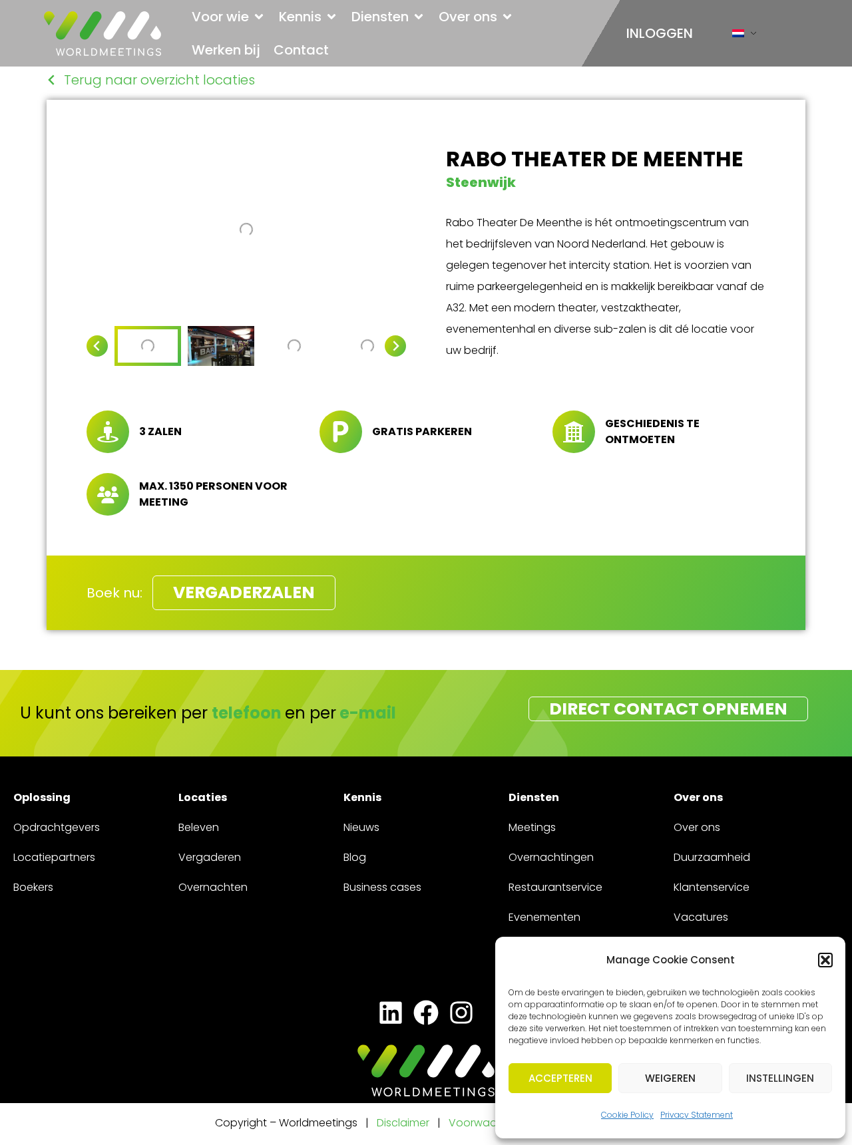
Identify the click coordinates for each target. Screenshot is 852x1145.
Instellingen (780, 1078)
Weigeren (670, 1078)
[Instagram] (461, 1013)
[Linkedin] (390, 1013)
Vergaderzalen (244, 592)
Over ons (697, 827)
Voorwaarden (486, 1122)
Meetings (532, 827)
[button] (825, 960)
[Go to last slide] (97, 346)
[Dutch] (738, 36)
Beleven (198, 827)
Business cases (382, 887)
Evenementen (544, 917)
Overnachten (213, 887)
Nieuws (361, 827)
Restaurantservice (555, 887)
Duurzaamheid (712, 857)
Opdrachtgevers (56, 827)
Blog (354, 857)
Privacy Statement (696, 1114)
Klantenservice (711, 887)
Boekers (33, 887)
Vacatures (701, 917)
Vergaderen (209, 857)
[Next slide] (395, 346)
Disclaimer (403, 1122)
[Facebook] (425, 1013)
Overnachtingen (551, 857)
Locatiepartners (54, 857)
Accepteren (560, 1078)
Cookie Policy (627, 1114)
